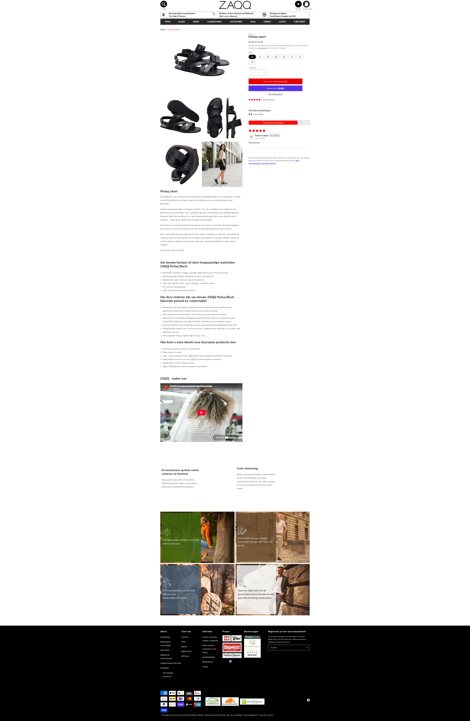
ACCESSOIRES (236, 21)
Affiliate (185, 656)
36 (252, 57)
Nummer (253, 68)
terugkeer (164, 668)
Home (163, 29)
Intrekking (165, 637)
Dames (181, 21)
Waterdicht (207, 662)
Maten (282, 21)
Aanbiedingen (214, 21)
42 (300, 57)
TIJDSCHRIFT (299, 21)
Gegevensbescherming (170, 663)
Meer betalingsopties (275, 94)
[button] (163, 4)
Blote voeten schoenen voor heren (209, 648)
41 (292, 57)
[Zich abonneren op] (307, 647)
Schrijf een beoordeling (273, 122)
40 (284, 57)
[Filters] (301, 123)
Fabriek (267, 21)
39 (276, 57)
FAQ (183, 642)
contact (184, 637)
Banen (184, 646)
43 (252, 62)
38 (268, 57)
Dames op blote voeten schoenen (210, 639)
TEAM (253, 21)
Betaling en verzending (165, 643)
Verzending (262, 48)
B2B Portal (186, 651)
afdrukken (165, 650)
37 (260, 57)
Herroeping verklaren (168, 674)
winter (205, 666)
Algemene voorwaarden (166, 656)
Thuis (167, 21)
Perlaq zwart (174, 29)
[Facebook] (308, 700)
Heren (196, 21)
